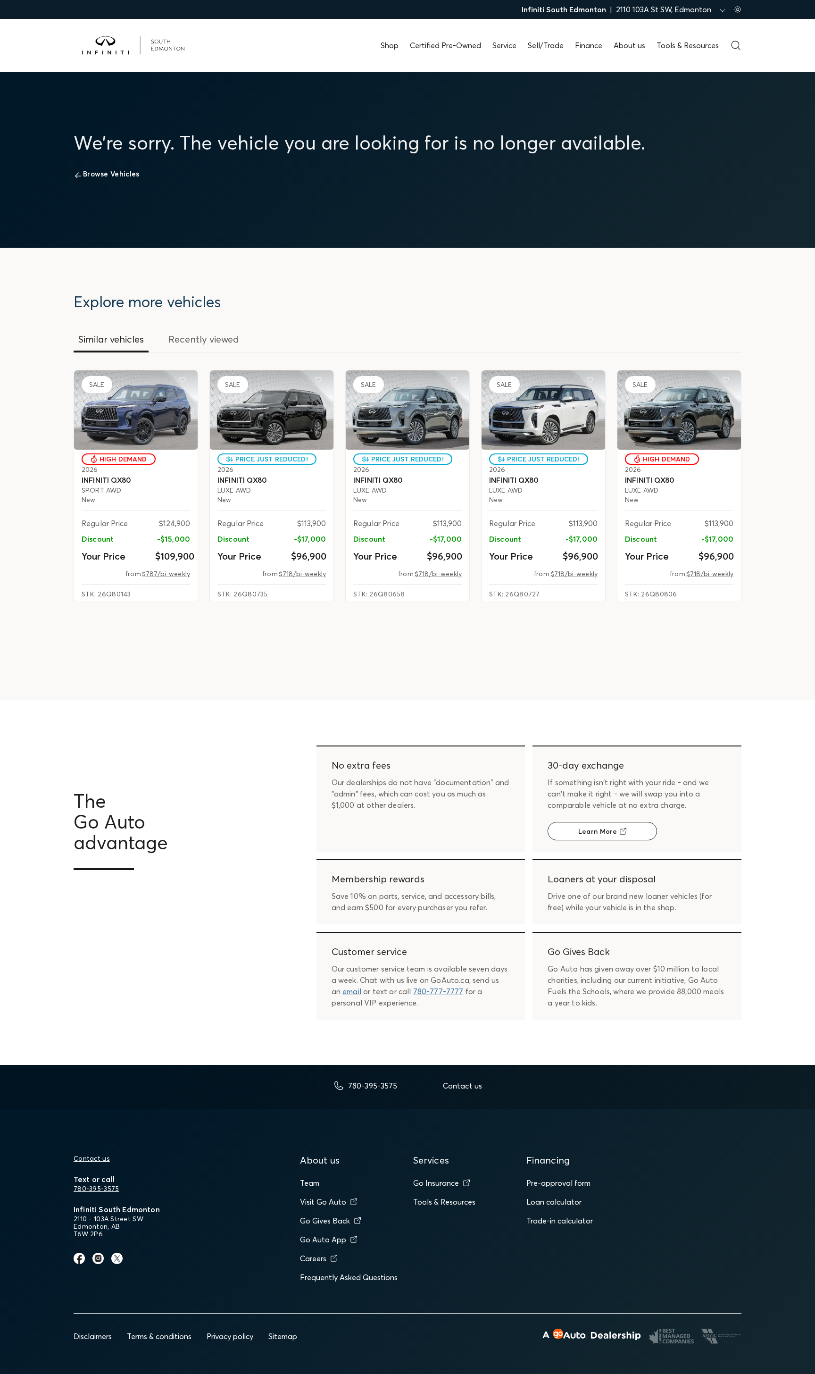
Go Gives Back (325, 1220)
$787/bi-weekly (166, 574)
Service (504, 45)
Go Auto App (323, 1239)
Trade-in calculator (559, 1220)
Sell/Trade (546, 45)
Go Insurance (436, 1183)
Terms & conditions (159, 1336)
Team (309, 1183)
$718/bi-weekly (302, 574)
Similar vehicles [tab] (111, 339)
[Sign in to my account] (737, 9)
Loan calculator (554, 1201)
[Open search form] (735, 45)
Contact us (92, 1158)
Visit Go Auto (323, 1201)
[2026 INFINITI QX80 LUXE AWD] (271, 410)
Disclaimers (93, 1336)
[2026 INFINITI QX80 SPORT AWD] (136, 410)
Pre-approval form (558, 1183)
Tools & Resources (688, 45)
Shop (390, 45)
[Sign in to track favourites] (184, 381)
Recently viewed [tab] (203, 339)
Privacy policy (230, 1336)
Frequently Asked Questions (349, 1277)
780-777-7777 (438, 991)
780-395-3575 (96, 1188)
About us (629, 45)
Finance (588, 45)
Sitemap (282, 1336)
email (351, 991)
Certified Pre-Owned (445, 45)
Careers (313, 1258)
